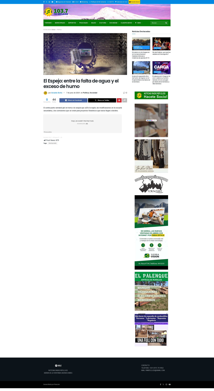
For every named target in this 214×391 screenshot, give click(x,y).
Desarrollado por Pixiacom (51, 384)
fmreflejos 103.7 (47, 137)
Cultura (157, 48)
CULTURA (102, 23)
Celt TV (111, 2)
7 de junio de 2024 (73, 93)
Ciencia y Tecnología (138, 47)
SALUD (93, 23)
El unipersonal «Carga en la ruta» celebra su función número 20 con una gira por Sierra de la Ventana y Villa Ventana (161, 80)
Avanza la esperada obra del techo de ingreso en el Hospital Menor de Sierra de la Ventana (141, 79)
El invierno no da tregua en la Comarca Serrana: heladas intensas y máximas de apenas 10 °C (141, 55)
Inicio (53, 30)
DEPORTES (72, 23)
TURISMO (48, 23)
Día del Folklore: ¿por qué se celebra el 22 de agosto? (161, 53)
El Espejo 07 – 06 (57, 137)
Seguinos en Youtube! (64, 2)
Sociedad (93, 93)
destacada (52, 143)
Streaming (84, 2)
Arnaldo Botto (56, 93)
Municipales (138, 72)
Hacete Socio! (135, 2)
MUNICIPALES (60, 23)
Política (59, 30)
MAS (139, 23)
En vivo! (76, 2)
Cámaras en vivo (122, 2)
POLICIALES (83, 23)
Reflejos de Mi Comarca (98, 2)
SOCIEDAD (113, 23)
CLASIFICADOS (126, 23)
